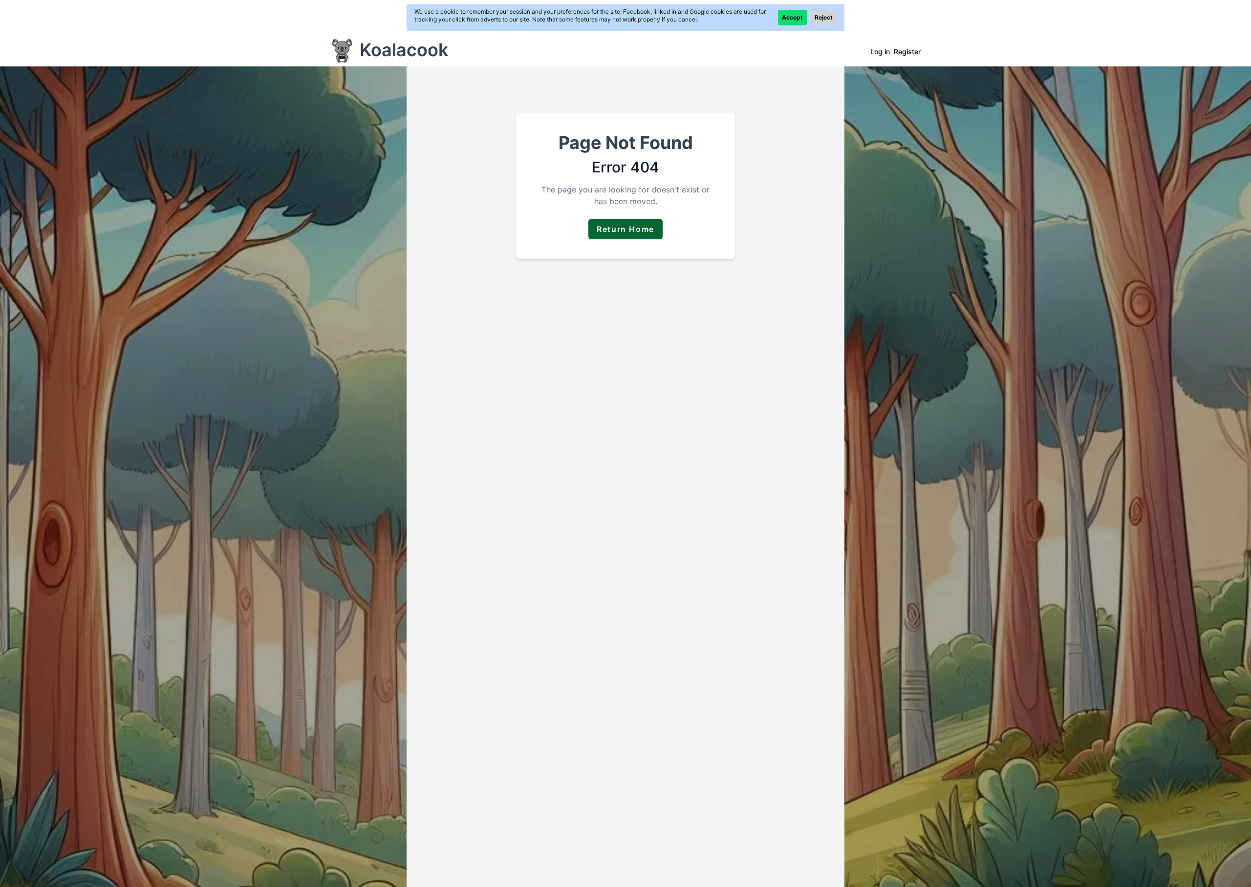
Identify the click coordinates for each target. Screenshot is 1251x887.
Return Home (625, 229)
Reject (824, 17)
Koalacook (404, 50)
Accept (792, 17)
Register (907, 51)
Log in (880, 51)
